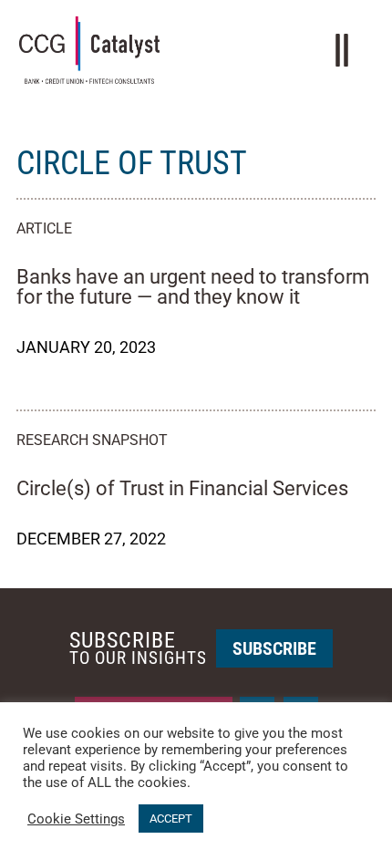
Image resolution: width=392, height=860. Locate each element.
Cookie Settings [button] (76, 819)
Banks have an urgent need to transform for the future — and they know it (192, 286)
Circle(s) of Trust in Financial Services (182, 488)
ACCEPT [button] (171, 818)
